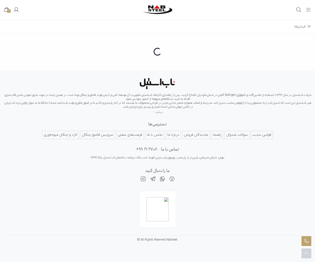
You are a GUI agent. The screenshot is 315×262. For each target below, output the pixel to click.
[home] (157, 9)
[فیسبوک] (172, 179)
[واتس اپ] (162, 179)
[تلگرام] (153, 179)
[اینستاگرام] (143, 179)
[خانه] (157, 83)
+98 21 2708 (146, 149)
